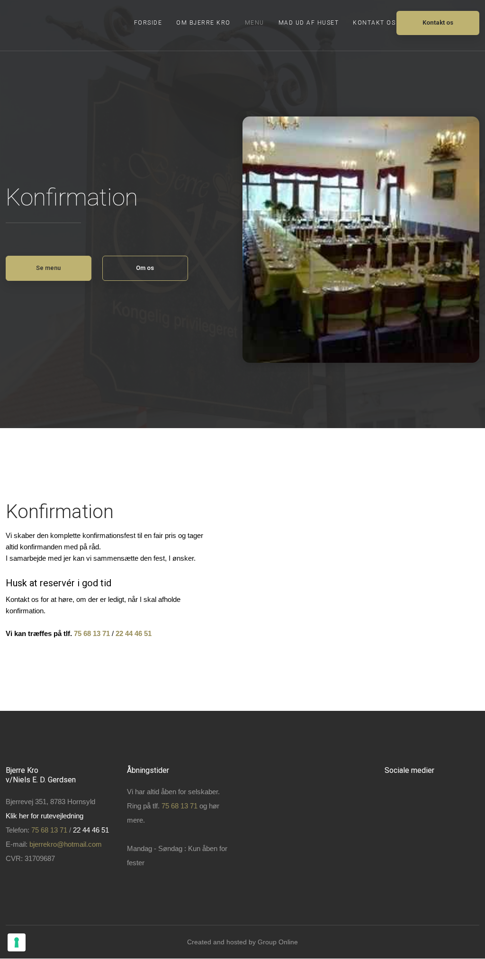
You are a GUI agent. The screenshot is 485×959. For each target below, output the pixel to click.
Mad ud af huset (308, 22)
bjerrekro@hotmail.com (65, 844)
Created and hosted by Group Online (242, 942)
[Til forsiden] (29, 25)
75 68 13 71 (92, 633)
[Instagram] (432, 797)
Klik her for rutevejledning (44, 816)
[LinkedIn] (464, 797)
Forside (148, 22)
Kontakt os (374, 22)
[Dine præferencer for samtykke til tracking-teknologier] (17, 942)
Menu (254, 22)
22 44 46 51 (91, 830)
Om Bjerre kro (203, 22)
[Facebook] (400, 797)
